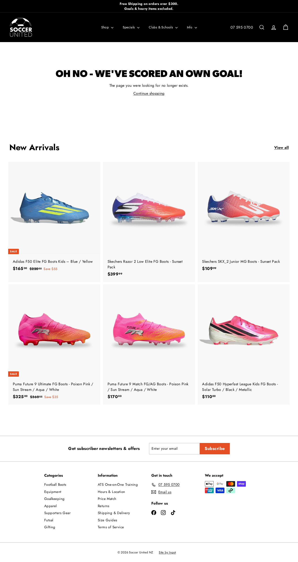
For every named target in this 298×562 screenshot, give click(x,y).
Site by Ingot (167, 552)
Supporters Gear (57, 512)
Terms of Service (111, 527)
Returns (103, 506)
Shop (105, 27)
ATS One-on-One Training (118, 484)
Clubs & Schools (161, 27)
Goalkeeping (54, 498)
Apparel (50, 506)
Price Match (107, 498)
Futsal (48, 520)
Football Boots (55, 484)
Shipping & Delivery (114, 512)
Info (190, 27)
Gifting (49, 527)
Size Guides (107, 520)
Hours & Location (111, 491)
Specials (129, 27)
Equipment (52, 491)
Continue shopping (149, 93)
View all (281, 147)
